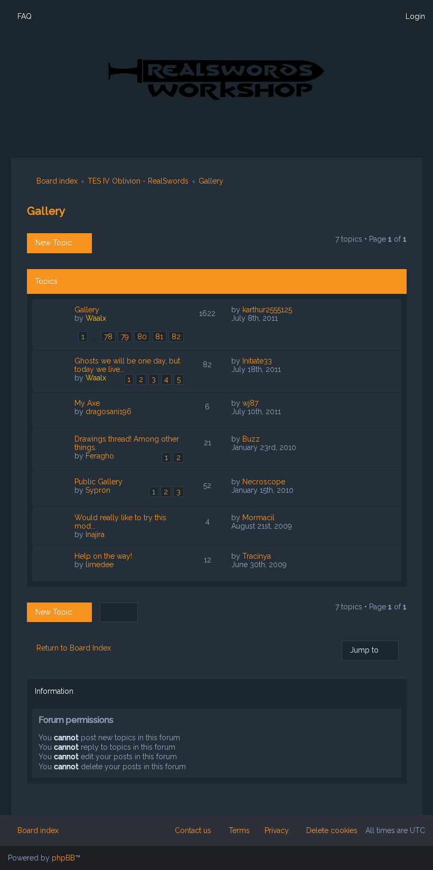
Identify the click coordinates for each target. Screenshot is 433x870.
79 (125, 336)
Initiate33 (257, 361)
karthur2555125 (267, 309)
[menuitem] (20, 16)
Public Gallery (98, 481)
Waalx (96, 318)
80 (142, 336)
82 (176, 336)
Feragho (100, 456)
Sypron (98, 490)
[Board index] (216, 79)
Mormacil (258, 517)
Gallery (46, 210)
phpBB (63, 858)
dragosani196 (108, 411)
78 (108, 336)
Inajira (95, 534)
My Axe (87, 403)
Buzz (251, 439)
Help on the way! (103, 556)
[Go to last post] (297, 309)
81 (159, 336)
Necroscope (263, 481)
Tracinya (256, 556)
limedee (100, 564)
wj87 (250, 403)
